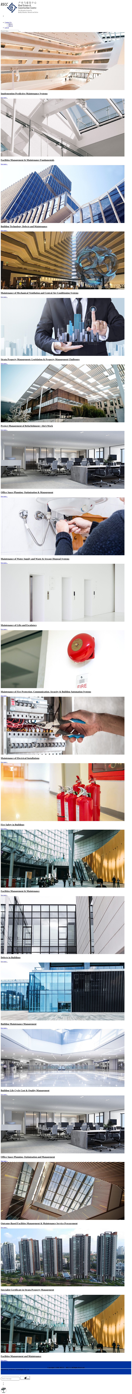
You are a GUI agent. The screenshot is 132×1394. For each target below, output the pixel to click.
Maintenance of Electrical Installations (20, 758)
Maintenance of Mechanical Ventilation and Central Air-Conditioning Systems (39, 293)
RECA (11, 26)
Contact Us (8, 22)
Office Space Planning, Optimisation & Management (27, 492)
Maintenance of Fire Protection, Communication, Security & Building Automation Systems (46, 691)
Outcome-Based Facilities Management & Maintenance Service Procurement (39, 1223)
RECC (11, 24)
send (27, 1378)
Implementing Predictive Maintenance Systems (24, 93)
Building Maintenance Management (18, 1024)
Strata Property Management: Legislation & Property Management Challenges (40, 359)
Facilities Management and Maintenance (21, 1356)
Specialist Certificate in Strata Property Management (27, 1290)
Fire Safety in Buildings (12, 824)
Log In (7, 27)
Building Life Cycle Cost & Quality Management (25, 1090)
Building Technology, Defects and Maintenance (24, 226)
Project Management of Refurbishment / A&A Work (27, 426)
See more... (4, 98)
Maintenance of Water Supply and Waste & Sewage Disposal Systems (35, 559)
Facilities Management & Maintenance (20, 891)
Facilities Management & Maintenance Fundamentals (27, 160)
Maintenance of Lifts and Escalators (19, 625)
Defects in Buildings (10, 957)
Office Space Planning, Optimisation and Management (28, 1157)
